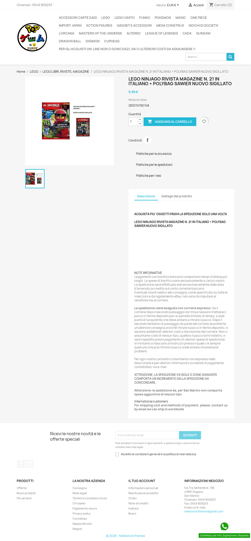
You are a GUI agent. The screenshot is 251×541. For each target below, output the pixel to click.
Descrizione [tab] (146, 196)
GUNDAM (203, 33)
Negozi (77, 529)
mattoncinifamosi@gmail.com (203, 511)
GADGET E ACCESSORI (134, 25)
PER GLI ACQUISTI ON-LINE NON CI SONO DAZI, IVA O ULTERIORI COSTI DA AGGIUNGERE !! (127, 49)
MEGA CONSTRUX (170, 25)
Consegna (80, 488)
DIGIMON (93, 41)
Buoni (132, 513)
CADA (187, 33)
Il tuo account (141, 481)
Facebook (21, 464)
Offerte (22, 488)
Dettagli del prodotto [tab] (176, 196)
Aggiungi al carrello (170, 121)
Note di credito (138, 503)
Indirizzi (133, 508)
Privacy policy (82, 513)
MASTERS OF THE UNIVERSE (100, 33)
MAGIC (181, 17)
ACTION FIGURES (99, 25)
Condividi (147, 140)
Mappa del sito (82, 524)
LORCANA (66, 33)
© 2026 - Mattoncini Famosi (125, 536)
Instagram (30, 464)
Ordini (132, 498)
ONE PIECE (198, 17)
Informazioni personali (143, 488)
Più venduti (24, 498)
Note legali (80, 493)
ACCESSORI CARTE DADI (78, 17)
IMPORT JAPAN (70, 25)
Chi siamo (79, 503)
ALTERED (134, 33)
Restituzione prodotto (143, 493)
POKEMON (163, 17)
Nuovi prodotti (26, 493)
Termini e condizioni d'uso (90, 498)
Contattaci (80, 518)
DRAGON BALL (70, 41)
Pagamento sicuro (85, 508)
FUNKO (144, 17)
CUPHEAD (112, 41)
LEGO (105, 17)
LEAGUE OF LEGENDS (161, 33)
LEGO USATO (125, 17)
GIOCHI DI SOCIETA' (203, 25)
